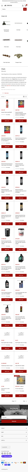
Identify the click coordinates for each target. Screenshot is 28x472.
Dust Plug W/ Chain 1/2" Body (21, 342)
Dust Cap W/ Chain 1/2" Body (6, 342)
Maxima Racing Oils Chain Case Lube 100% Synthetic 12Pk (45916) (20, 268)
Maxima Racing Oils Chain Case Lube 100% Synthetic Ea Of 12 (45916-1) (6, 268)
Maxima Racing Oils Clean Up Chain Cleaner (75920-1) (20, 139)
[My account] (22, 5)
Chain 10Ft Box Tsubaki (19, 365)
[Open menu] (2, 5)
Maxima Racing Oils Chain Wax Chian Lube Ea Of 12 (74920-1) (6, 217)
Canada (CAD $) (4, 447)
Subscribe (14, 421)
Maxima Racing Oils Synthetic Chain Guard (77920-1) (19, 165)
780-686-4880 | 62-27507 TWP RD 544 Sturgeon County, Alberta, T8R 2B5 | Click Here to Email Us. (14, 1)
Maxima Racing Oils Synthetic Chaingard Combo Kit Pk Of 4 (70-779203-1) (20, 114)
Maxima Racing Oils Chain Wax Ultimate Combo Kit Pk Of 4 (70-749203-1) (6, 139)
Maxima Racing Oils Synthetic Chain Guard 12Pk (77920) (6, 191)
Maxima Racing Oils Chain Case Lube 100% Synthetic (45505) (20, 242)
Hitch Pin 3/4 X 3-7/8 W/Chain (5, 389)
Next (24, 401)
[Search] (25, 9)
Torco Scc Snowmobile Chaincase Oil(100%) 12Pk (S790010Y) (6, 318)
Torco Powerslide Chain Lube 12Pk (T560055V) (21, 293)
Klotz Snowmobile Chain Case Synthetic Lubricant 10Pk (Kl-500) (20, 318)
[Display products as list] (26, 96)
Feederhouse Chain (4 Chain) (6, 365)
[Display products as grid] (23, 96)
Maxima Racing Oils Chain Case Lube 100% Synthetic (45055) (6, 242)
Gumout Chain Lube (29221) (6, 112)
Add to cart (7, 120)
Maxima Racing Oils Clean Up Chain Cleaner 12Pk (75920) (6, 164)
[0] (25, 5)
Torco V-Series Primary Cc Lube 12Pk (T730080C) (6, 293)
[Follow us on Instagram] (5, 453)
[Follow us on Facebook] (2, 453)
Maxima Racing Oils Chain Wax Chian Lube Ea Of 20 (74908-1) (20, 217)
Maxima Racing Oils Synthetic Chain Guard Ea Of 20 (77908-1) (20, 191)
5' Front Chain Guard (19, 388)
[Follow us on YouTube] (7, 453)
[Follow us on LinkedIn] (10, 453)
